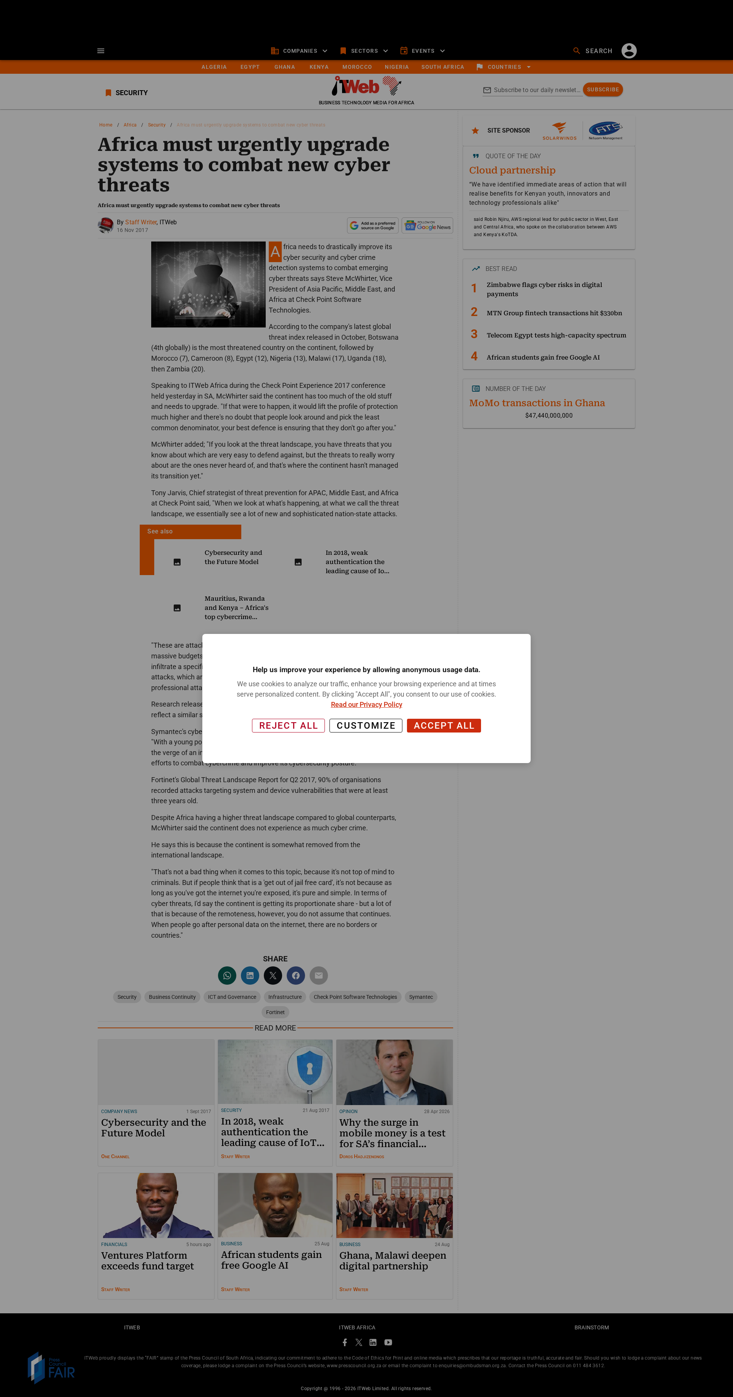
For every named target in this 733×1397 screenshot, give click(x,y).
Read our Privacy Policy (366, 704)
